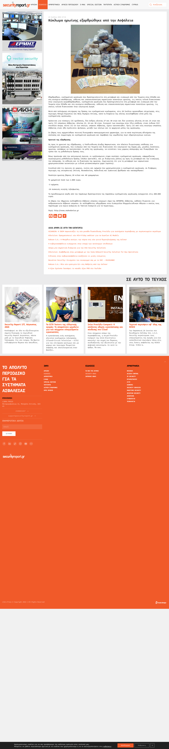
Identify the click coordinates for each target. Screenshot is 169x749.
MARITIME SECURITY (134, 390)
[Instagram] (20, 444)
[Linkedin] (9, 444)
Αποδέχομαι (125, 745)
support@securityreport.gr (20, 416)
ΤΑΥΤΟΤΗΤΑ (107, 4)
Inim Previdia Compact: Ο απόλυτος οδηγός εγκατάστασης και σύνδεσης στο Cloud (105, 327)
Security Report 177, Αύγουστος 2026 (20, 326)
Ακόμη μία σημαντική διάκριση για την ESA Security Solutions (77, 248)
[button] (165, 362)
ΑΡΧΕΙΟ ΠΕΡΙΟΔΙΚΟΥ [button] (70, 4)
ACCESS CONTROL (132, 374)
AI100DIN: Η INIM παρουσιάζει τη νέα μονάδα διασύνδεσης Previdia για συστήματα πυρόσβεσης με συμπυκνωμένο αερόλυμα (104, 231)
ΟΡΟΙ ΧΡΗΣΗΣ (48, 390)
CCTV (128, 382)
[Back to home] (16, 4)
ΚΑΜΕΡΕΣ (130, 385)
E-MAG (82, 4)
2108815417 (20, 411)
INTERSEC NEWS (90, 376)
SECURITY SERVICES (134, 387)
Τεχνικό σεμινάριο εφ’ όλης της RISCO (145, 326)
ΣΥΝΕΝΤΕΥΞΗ (131, 399)
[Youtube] (26, 444)
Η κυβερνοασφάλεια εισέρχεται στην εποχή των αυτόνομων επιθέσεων (80, 243)
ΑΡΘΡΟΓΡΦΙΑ (48, 376)
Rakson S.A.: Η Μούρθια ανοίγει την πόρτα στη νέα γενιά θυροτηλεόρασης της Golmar (87, 239)
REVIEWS (130, 371)
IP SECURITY (131, 376)
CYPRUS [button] (135, 4)
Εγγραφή (9, 434)
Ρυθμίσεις (142, 745)
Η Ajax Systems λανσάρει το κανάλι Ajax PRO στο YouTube (74, 268)
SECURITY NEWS (90, 374)
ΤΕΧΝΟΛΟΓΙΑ (131, 401)
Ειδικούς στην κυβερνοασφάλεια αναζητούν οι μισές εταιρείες (77, 256)
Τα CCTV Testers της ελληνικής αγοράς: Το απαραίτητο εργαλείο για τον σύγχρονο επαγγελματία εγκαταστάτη (62, 328)
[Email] (31, 444)
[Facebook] (4, 444)
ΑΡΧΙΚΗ (34, 4)
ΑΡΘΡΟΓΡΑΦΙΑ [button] (54, 4)
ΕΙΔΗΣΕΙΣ (47, 374)
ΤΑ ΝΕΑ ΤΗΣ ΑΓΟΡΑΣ (92, 371)
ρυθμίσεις (107, 746)
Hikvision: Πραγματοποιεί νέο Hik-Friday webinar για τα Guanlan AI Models (83, 235)
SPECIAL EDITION (94, 4)
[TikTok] (15, 444)
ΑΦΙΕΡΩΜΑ (130, 396)
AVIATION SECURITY (133, 393)
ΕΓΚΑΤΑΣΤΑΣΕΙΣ (132, 379)
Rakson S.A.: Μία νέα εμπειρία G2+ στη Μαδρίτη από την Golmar (77, 264)
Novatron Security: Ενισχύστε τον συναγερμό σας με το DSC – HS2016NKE (81, 260)
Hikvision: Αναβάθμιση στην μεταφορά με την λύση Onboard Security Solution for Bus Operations (93, 252)
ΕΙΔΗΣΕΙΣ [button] (43, 4)
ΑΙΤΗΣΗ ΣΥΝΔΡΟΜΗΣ (122, 4)
